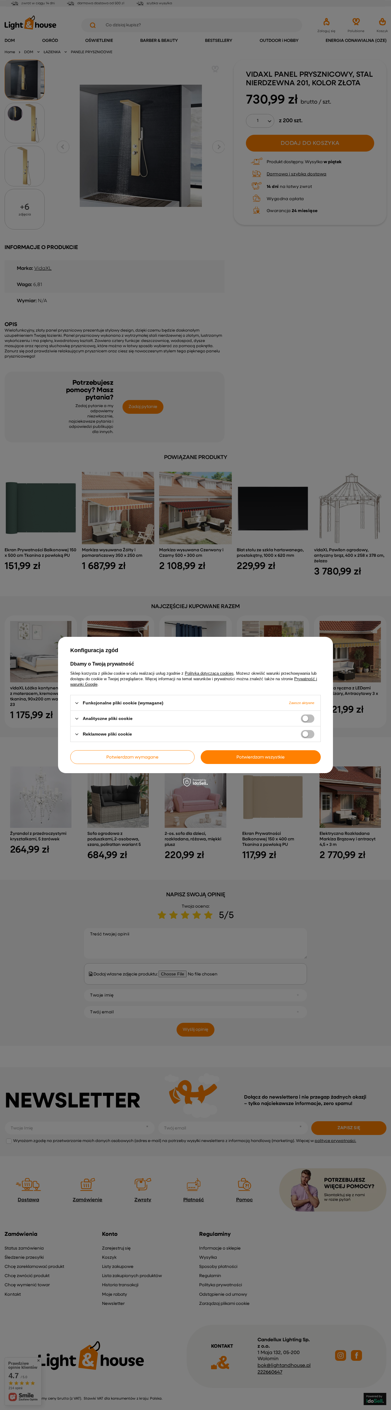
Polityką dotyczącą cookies (209, 673)
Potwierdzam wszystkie (260, 757)
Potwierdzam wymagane (132, 757)
